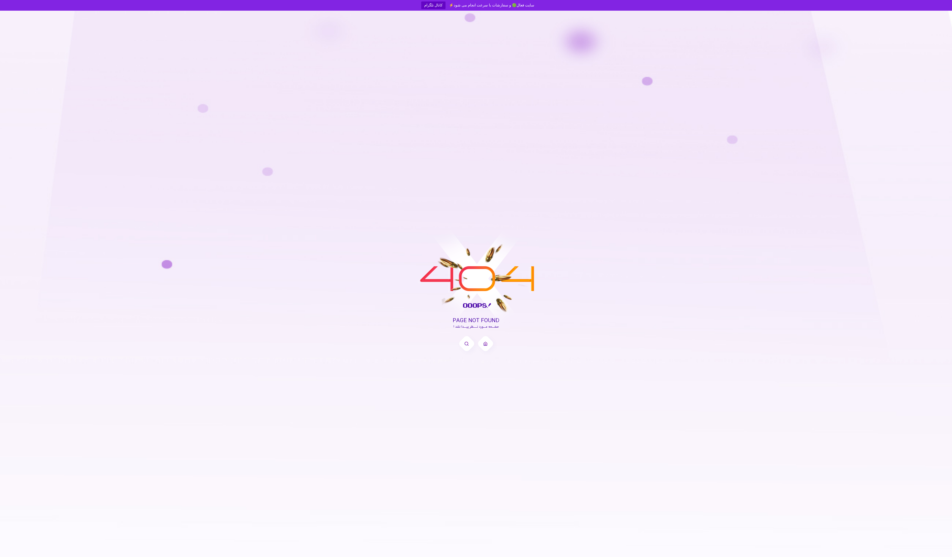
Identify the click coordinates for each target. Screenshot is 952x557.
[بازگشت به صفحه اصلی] (485, 343)
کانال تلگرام (433, 5)
